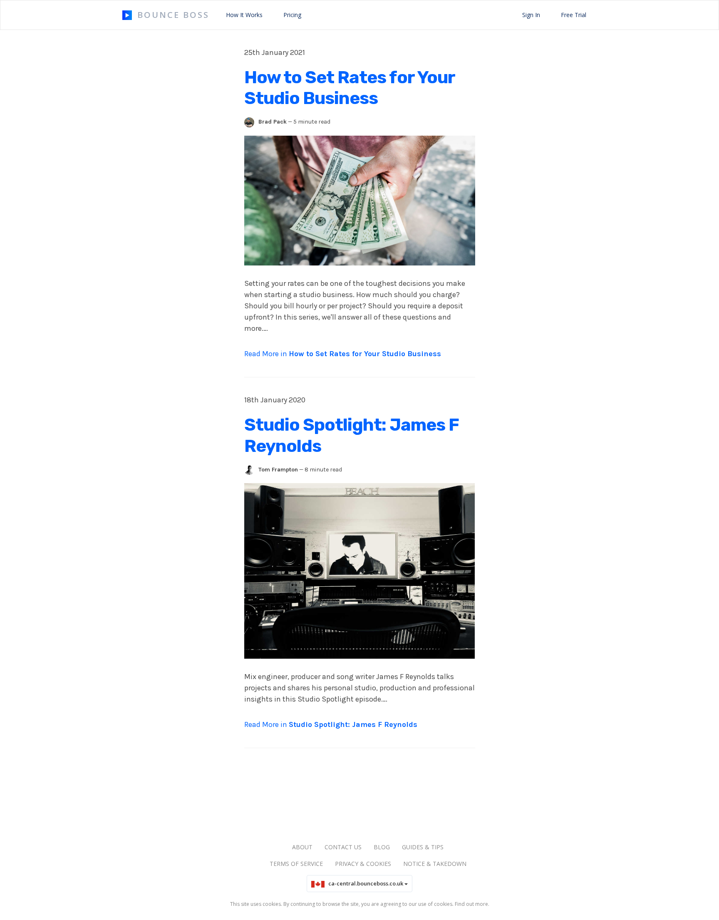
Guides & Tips (423, 847)
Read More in (342, 353)
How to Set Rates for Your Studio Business (349, 88)
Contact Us (343, 847)
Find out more (471, 904)
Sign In (531, 15)
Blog (382, 847)
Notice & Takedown (434, 864)
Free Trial (573, 15)
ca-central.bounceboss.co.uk (364, 883)
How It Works (244, 15)
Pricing (292, 15)
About (302, 847)
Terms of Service (296, 864)
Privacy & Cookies (363, 864)
